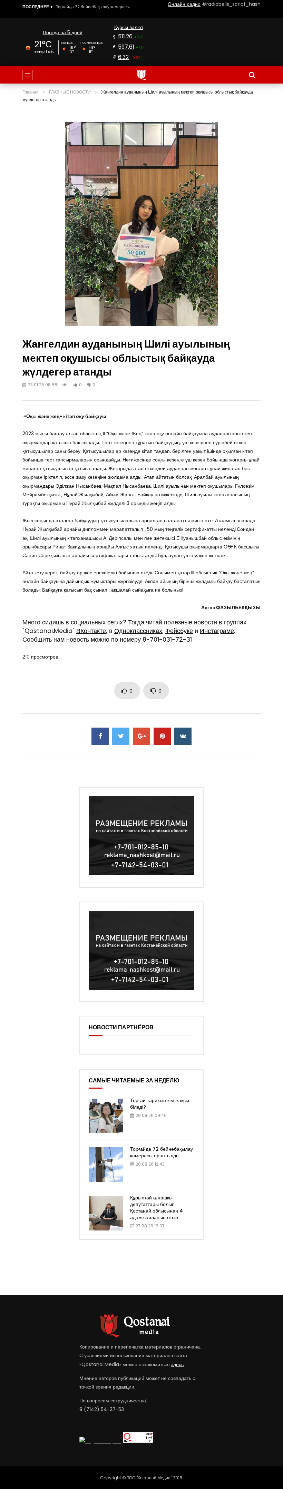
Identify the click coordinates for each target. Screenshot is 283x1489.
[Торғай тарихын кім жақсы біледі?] (106, 1116)
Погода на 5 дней (62, 32)
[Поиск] (252, 75)
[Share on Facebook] (100, 736)
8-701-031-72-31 (167, 639)
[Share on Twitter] (120, 736)
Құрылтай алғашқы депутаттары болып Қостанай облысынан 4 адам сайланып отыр (94, 7)
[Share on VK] (183, 736)
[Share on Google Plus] (141, 736)
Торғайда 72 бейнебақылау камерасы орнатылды (161, 1152)
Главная (30, 92)
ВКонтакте (91, 630)
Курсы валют (128, 27)
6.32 (123, 57)
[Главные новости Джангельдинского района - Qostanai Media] (141, 75)
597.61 (126, 47)
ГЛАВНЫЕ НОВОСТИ (70, 92)
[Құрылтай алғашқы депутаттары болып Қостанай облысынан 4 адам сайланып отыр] (106, 1213)
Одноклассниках (138, 630)
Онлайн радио (184, 4)
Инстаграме (217, 630)
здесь (177, 1364)
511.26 (125, 36)
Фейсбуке (179, 630)
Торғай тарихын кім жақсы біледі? (159, 1103)
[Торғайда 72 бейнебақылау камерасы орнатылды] (106, 1164)
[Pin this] (162, 736)
